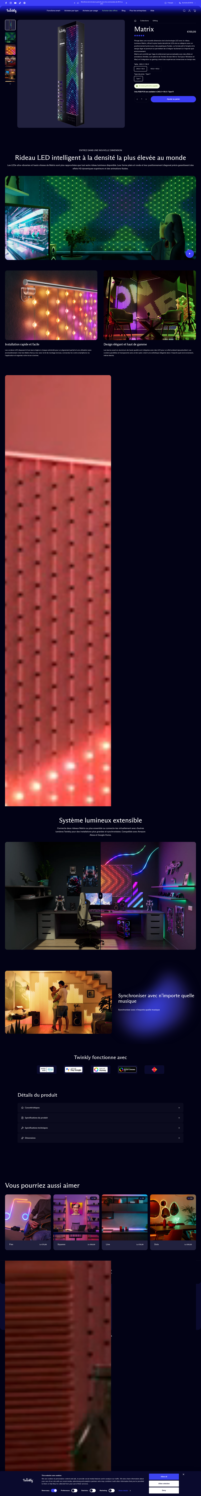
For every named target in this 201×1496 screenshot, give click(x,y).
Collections (144, 21)
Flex (11, 1244)
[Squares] (76, 1217)
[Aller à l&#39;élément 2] (10, 49)
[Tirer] (100, 896)
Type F (138, 78)
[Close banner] (183, 1474)
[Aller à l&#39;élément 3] (10, 62)
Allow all (164, 1477)
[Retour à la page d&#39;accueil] (135, 21)
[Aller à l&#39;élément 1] (10, 37)
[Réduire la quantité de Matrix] (136, 99)
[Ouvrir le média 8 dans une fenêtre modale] (71, 74)
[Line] (125, 1217)
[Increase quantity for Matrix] (146, 99)
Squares (61, 1244)
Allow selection (164, 1483)
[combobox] (170, 3)
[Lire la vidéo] (100, 218)
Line (108, 1244)
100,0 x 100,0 (155, 69)
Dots (156, 1244)
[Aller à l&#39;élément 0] (10, 25)
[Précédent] (74, 3)
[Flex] (28, 1217)
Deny (164, 1490)
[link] (51, 305)
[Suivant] (126, 3)
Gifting (155, 21)
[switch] (74, 1490)
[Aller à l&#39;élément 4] (10, 74)
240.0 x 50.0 (140, 69)
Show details (123, 1490)
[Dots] (173, 1217)
